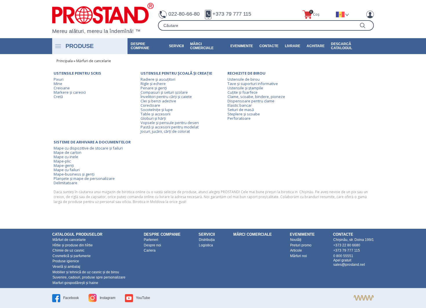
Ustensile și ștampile (245, 88)
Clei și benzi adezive (158, 101)
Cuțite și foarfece (242, 92)
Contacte (268, 46)
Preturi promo (301, 245)
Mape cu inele (66, 156)
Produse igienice (65, 261)
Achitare (316, 46)
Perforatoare (239, 118)
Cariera (150, 250)
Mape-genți (64, 165)
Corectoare (150, 105)
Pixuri (58, 79)
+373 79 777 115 (231, 14)
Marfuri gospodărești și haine (75, 283)
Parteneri (151, 240)
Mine (58, 83)
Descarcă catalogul (341, 46)
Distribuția (207, 240)
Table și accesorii (155, 114)
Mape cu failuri (67, 169)
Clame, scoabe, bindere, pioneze (256, 96)
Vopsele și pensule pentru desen (170, 122)
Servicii (176, 46)
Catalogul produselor (77, 234)
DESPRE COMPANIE (140, 46)
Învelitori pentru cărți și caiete (166, 96)
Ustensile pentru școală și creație (176, 73)
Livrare (292, 46)
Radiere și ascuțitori (158, 79)
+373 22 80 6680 (346, 245)
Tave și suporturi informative (252, 83)
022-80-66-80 (184, 14)
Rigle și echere (153, 83)
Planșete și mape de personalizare (84, 178)
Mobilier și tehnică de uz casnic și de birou (85, 272)
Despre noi (152, 245)
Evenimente (241, 46)
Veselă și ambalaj (66, 267)
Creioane (62, 88)
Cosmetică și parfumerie (71, 256)
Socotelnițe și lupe (157, 109)
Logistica (206, 245)
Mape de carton (67, 152)
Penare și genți (154, 88)
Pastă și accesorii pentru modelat (170, 127)
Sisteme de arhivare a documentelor (92, 142)
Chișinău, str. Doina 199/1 (353, 240)
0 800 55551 (343, 256)
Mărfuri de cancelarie (93, 60)
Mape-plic (62, 161)
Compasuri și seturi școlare (164, 92)
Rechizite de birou (246, 73)
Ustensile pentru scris (77, 73)
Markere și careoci (70, 92)
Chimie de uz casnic (68, 250)
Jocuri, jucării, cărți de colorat (165, 131)
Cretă (58, 96)
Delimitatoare (65, 182)
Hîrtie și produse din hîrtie (72, 245)
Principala (65, 60)
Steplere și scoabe (243, 114)
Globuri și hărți (153, 118)
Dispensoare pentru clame (250, 101)
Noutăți (295, 240)
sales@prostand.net (349, 265)
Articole (296, 250)
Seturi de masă (240, 109)
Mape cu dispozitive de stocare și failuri (88, 148)
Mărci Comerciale (202, 46)
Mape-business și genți (74, 174)
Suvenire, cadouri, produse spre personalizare (88, 277)
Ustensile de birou (243, 79)
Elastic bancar (239, 105)
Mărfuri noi (298, 256)
